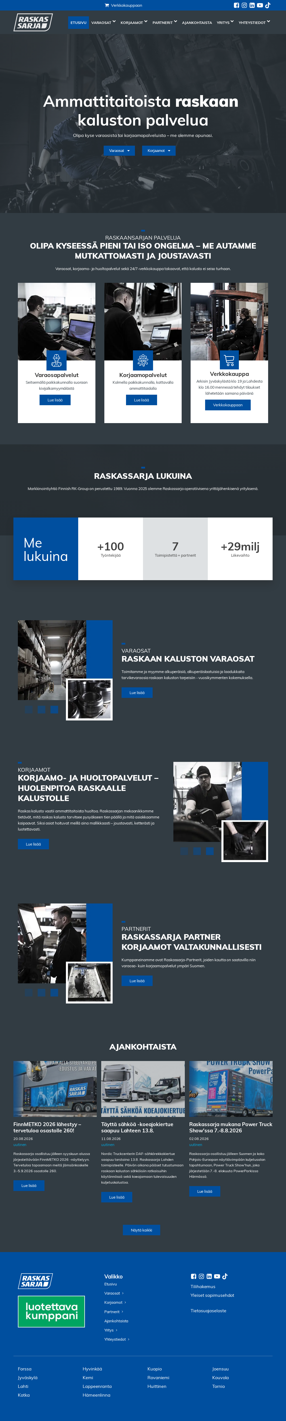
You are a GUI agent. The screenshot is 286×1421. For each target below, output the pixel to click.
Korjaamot (132, 22)
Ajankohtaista (197, 22)
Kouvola (220, 1377)
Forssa (24, 1369)
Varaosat (101, 22)
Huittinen (156, 1386)
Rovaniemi (158, 1377)
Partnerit (163, 22)
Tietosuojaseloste (208, 1310)
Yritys (223, 22)
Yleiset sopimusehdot (212, 1295)
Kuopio (154, 1369)
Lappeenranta (97, 1386)
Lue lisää (55, 400)
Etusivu (78, 22)
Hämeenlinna (96, 1395)
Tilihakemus (203, 1286)
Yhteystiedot (252, 22)
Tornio (218, 1386)
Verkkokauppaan (127, 5)
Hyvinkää (92, 1369)
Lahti (23, 1386)
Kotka (24, 1395)
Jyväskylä (28, 1377)
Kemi (88, 1377)
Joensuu (220, 1369)
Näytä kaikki (141, 1230)
